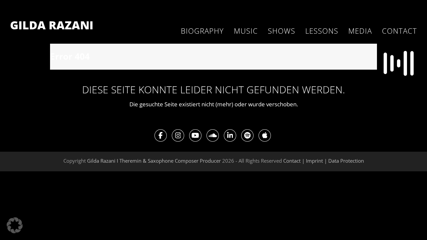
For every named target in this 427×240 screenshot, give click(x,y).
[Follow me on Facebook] (160, 135)
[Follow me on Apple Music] (265, 135)
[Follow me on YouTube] (195, 135)
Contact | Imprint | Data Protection (323, 160)
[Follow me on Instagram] (178, 135)
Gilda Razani (51, 25)
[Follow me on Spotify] (247, 135)
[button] (14, 225)
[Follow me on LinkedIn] (230, 135)
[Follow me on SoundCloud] (212, 135)
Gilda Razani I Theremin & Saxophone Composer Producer (154, 160)
